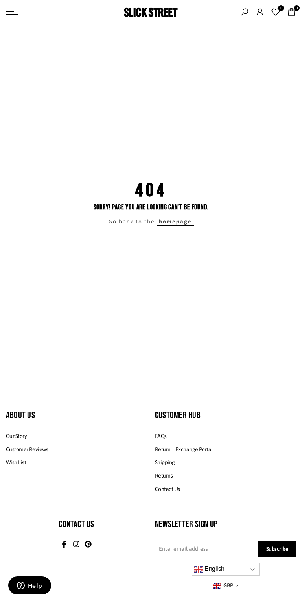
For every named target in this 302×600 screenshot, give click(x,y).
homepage (175, 221)
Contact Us (167, 489)
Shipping (165, 462)
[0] (275, 12)
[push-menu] (12, 12)
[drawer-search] (244, 12)
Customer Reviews (27, 449)
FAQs (161, 436)
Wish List (16, 462)
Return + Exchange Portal (184, 449)
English (214, 568)
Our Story (16, 436)
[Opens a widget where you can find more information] (29, 586)
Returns (164, 476)
